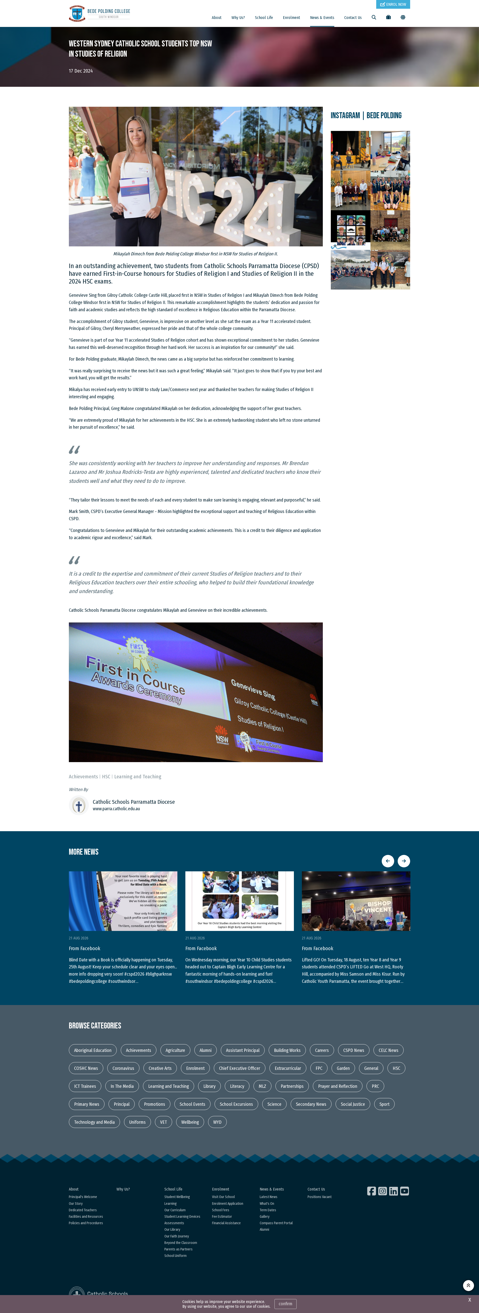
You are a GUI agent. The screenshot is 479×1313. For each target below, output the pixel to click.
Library (209, 1086)
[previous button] (388, 861)
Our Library (172, 1229)
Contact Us (353, 17)
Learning (170, 1204)
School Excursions (236, 1104)
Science (274, 1104)
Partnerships (292, 1086)
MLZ (262, 1086)
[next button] (404, 861)
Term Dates (268, 1210)
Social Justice (353, 1104)
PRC (375, 1086)
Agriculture (175, 1050)
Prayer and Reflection (337, 1086)
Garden (343, 1068)
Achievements (138, 1050)
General (371, 1068)
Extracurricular (288, 1068)
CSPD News (353, 1050)
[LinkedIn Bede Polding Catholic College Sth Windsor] (394, 1191)
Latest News (268, 1197)
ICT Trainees (85, 1086)
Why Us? (238, 17)
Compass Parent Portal (276, 1223)
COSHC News (86, 1068)
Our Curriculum (175, 1210)
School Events (192, 1104)
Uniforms (137, 1122)
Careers (322, 1050)
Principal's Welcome (83, 1197)
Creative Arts (160, 1068)
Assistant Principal (242, 1050)
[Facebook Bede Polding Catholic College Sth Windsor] (372, 1191)
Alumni (206, 1050)
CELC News (388, 1050)
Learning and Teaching (168, 1086)
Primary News (86, 1104)
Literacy (237, 1086)
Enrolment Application (227, 1204)
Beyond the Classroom (180, 1243)
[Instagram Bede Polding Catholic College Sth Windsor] (383, 1191)
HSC (396, 1068)
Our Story (76, 1204)
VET (163, 1122)
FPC (319, 1068)
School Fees (220, 1210)
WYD (217, 1122)
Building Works (287, 1050)
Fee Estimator (222, 1216)
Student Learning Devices (182, 1216)
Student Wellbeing (177, 1197)
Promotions (154, 1104)
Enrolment (291, 17)
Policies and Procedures (86, 1223)
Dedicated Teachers (83, 1210)
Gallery (264, 1216)
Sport (384, 1104)
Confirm (285, 1304)
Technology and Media (94, 1122)
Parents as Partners (178, 1249)
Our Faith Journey (176, 1236)
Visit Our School (223, 1197)
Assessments (174, 1223)
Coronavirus (123, 1068)
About (217, 17)
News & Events (322, 17)
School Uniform (175, 1256)
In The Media (122, 1086)
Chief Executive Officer (239, 1068)
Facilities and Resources (86, 1216)
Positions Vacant (320, 1197)
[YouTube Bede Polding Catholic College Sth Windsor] (405, 1191)
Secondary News (311, 1104)
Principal (121, 1104)
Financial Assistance (226, 1223)
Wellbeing (190, 1122)
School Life (264, 17)
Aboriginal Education (93, 1050)
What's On (267, 1204)
